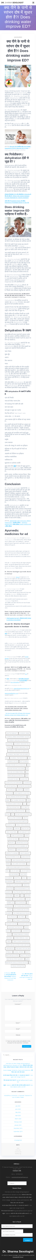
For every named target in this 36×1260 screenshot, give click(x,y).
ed (12, 814)
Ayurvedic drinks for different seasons (18, 736)
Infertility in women (12, 853)
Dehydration (11, 789)
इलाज (8, 678)
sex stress (21, 916)
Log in (18, 1148)
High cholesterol (11, 832)
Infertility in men (22, 849)
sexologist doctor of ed (15, 927)
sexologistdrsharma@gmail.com (20, 1177)
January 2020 (18, 1125)
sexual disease (12, 668)
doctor (18, 577)
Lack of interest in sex (13, 856)
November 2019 (18, 1128)
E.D (25, 804)
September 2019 (18, 1131)
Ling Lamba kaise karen (18, 864)
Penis (24, 878)
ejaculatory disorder (15, 818)
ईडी (15, 466)
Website (18, 1035)
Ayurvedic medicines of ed (21, 747)
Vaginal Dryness (19, 952)
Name (18, 1023)
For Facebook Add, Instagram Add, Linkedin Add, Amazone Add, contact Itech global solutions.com (16, 708)
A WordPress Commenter (10, 1095)
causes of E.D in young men (14, 782)
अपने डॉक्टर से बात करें (24, 678)
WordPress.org (18, 1153)
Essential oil (10, 825)
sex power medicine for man (22, 913)
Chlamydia (27, 782)
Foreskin (17, 828)
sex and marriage (19, 899)
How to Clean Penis (17, 835)
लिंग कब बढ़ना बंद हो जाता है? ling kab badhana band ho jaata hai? (16, 1211)
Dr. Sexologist (12, 3)
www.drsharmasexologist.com (21, 688)
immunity (11, 842)
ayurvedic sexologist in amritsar (18, 751)
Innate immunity (25, 853)
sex (26, 674)
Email (18, 1029)
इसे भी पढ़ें (7, 667)
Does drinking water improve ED (16, 796)
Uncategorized (18, 37)
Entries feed (18, 1150)
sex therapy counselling (21, 920)
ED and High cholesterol (23, 814)
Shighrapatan (16, 931)
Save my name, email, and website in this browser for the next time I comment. (18, 1042)
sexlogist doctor (11, 924)
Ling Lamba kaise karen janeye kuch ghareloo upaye (17, 867)
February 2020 (18, 1122)
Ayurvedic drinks (24, 733)
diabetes (19, 789)
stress (9, 941)
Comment (18, 1004)
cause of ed (24, 779)
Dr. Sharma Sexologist (18, 800)
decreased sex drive (24, 786)
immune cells (24, 839)
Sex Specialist (12, 916)
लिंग (11, 613)
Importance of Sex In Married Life (18, 846)
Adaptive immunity (12, 733)
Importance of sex (22, 842)
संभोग (6, 633)
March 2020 (18, 1118)
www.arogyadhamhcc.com (11, 693)
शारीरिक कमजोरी (23, 667)
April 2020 (18, 1115)
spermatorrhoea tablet (22, 938)
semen (17, 895)
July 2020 (18, 1106)
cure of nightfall (11, 786)
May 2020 (18, 1112)
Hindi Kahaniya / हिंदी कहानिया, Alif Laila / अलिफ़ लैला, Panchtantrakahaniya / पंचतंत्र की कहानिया (18, 720)
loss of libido (15, 871)
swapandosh (10, 948)
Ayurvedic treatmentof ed (18, 758)
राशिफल (10, 526)
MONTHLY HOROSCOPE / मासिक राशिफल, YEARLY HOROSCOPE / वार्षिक (18, 524)
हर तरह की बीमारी (23, 680)
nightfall (18, 878)
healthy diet (25, 828)
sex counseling (20, 902)
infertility (12, 849)
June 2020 (18, 1109)
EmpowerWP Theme (18, 1257)
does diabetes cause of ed (22, 793)
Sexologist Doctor (24, 924)
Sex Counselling (15, 682)
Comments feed (18, 1151)
